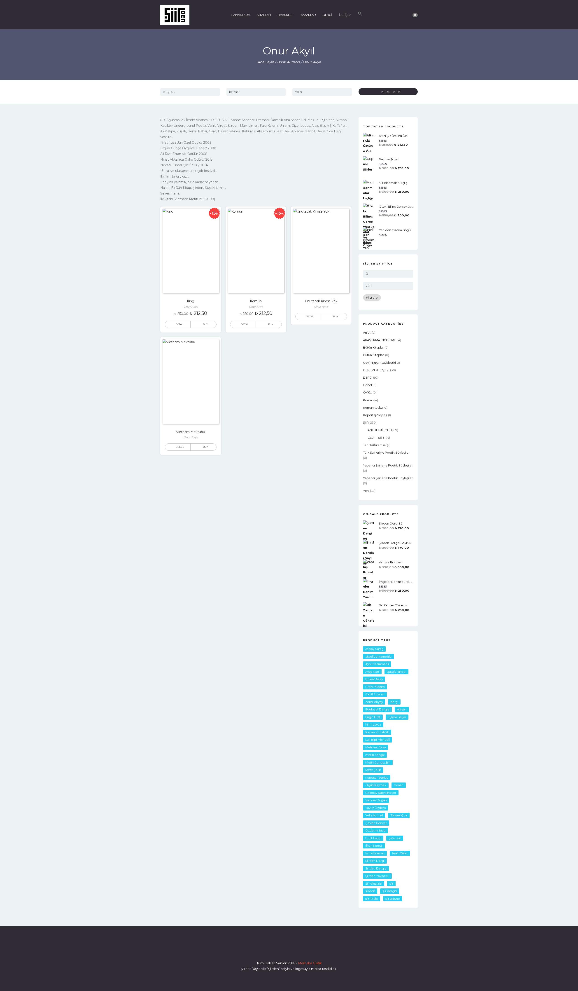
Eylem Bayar (397, 717)
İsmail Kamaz (375, 853)
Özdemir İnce (375, 830)
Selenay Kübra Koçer (380, 792)
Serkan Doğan (376, 800)
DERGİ (327, 14)
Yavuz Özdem (375, 808)
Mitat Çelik (373, 770)
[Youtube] (297, 950)
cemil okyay (374, 702)
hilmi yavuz (373, 724)
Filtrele (372, 297)
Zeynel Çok (398, 815)
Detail (180, 324)
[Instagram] (289, 950)
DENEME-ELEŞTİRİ (376, 370)
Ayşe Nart (372, 671)
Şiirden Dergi (375, 860)
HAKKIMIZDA (240, 14)
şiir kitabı (371, 898)
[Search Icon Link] (360, 14)
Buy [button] (205, 324)
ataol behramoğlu (378, 656)
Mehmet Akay (375, 747)
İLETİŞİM (345, 14)
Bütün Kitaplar (373, 347)
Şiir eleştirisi (373, 883)
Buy (335, 316)
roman (368, 400)
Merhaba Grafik (310, 963)
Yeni (366, 490)
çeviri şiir (395, 838)
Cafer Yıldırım (375, 687)
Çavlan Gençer (376, 823)
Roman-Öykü (373, 407)
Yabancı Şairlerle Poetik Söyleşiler (388, 465)
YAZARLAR (308, 14)
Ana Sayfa (265, 62)
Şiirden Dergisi (376, 868)
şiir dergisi (389, 891)
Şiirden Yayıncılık (377, 876)
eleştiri (402, 709)
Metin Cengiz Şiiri (377, 762)
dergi (394, 702)
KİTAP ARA (389, 91)
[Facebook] (273, 950)
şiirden (370, 891)
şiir (391, 883)
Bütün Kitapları (374, 355)
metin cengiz (375, 755)
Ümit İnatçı (373, 838)
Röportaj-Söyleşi (375, 415)
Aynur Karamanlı (377, 664)
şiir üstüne (392, 898)
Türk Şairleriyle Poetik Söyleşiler (386, 452)
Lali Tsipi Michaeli (377, 739)
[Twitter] (281, 950)
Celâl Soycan (375, 694)
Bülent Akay (374, 679)
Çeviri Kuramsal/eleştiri (379, 362)
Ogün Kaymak (375, 785)
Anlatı (367, 332)
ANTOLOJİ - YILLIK (381, 430)
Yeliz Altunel (374, 815)
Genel (367, 385)
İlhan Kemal (373, 845)
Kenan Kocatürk (377, 732)
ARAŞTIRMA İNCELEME (379, 340)
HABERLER (286, 14)
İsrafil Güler (400, 853)
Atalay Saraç (374, 649)
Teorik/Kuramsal (374, 445)
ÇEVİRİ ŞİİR (376, 437)
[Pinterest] (305, 950)
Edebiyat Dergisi (377, 709)
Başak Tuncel (396, 671)
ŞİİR (366, 422)
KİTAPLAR (264, 14)
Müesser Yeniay (376, 777)
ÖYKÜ (367, 392)
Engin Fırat (372, 717)
